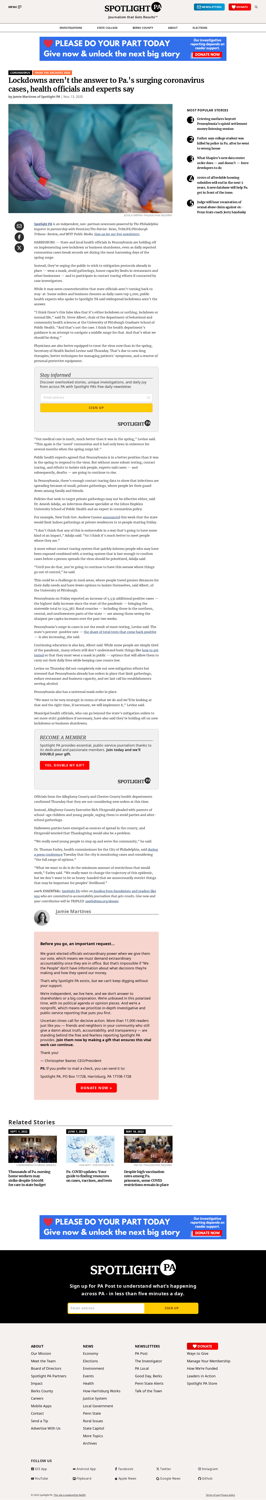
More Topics (93, 1436)
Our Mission (41, 1353)
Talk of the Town (148, 1391)
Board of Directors (46, 1368)
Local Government (98, 1406)
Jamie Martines (73, 911)
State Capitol (93, 1428)
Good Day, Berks (148, 1376)
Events (88, 1376)
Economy (90, 1353)
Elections (90, 1361)
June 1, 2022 (76, 1131)
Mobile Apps (41, 1406)
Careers (37, 1398)
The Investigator (148, 1361)
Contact (37, 1413)
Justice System (95, 1398)
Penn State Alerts (149, 1383)
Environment (93, 1368)
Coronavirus (20, 72)
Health (88, 1383)
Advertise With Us (46, 1428)
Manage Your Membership (208, 1361)
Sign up (172, 1308)
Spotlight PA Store (202, 1383)
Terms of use (213, 1495)
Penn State (92, 1413)
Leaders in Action (201, 1376)
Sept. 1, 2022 (18, 1131)
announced (111, 517)
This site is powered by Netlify (70, 1495)
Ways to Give (197, 1353)
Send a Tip (39, 1421)
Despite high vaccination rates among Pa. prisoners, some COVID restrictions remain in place (146, 1178)
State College (107, 27)
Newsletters (147, 1346)
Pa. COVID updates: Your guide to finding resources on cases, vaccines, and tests (89, 1176)
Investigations (71, 27)
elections (200, 27)
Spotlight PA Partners (48, 1376)
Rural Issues (93, 1421)
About (173, 27)
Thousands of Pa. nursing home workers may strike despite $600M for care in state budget (29, 1178)
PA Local (142, 1368)
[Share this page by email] (19, 226)
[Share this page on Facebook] (19, 237)
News (88, 1346)
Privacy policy (227, 1495)
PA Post (141, 1353)
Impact (37, 1383)
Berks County (143, 27)
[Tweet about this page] (19, 248)
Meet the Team (43, 1361)
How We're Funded (202, 1368)
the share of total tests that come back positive (120, 632)
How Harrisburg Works (102, 1391)
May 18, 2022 (135, 1131)
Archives (90, 1443)
